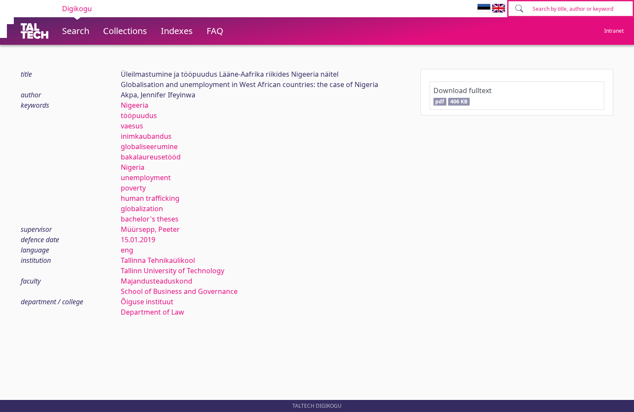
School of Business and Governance (179, 291)
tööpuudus (139, 115)
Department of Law (152, 312)
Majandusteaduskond (156, 281)
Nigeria (132, 167)
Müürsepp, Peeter (150, 229)
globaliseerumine (149, 146)
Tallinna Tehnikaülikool (158, 260)
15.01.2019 (138, 239)
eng (127, 250)
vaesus (132, 126)
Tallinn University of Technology (172, 270)
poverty (133, 188)
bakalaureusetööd (151, 157)
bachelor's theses (150, 219)
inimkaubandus (146, 136)
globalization (142, 208)
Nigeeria (134, 105)
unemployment (146, 177)
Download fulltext (462, 95)
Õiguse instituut (147, 301)
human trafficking (150, 198)
